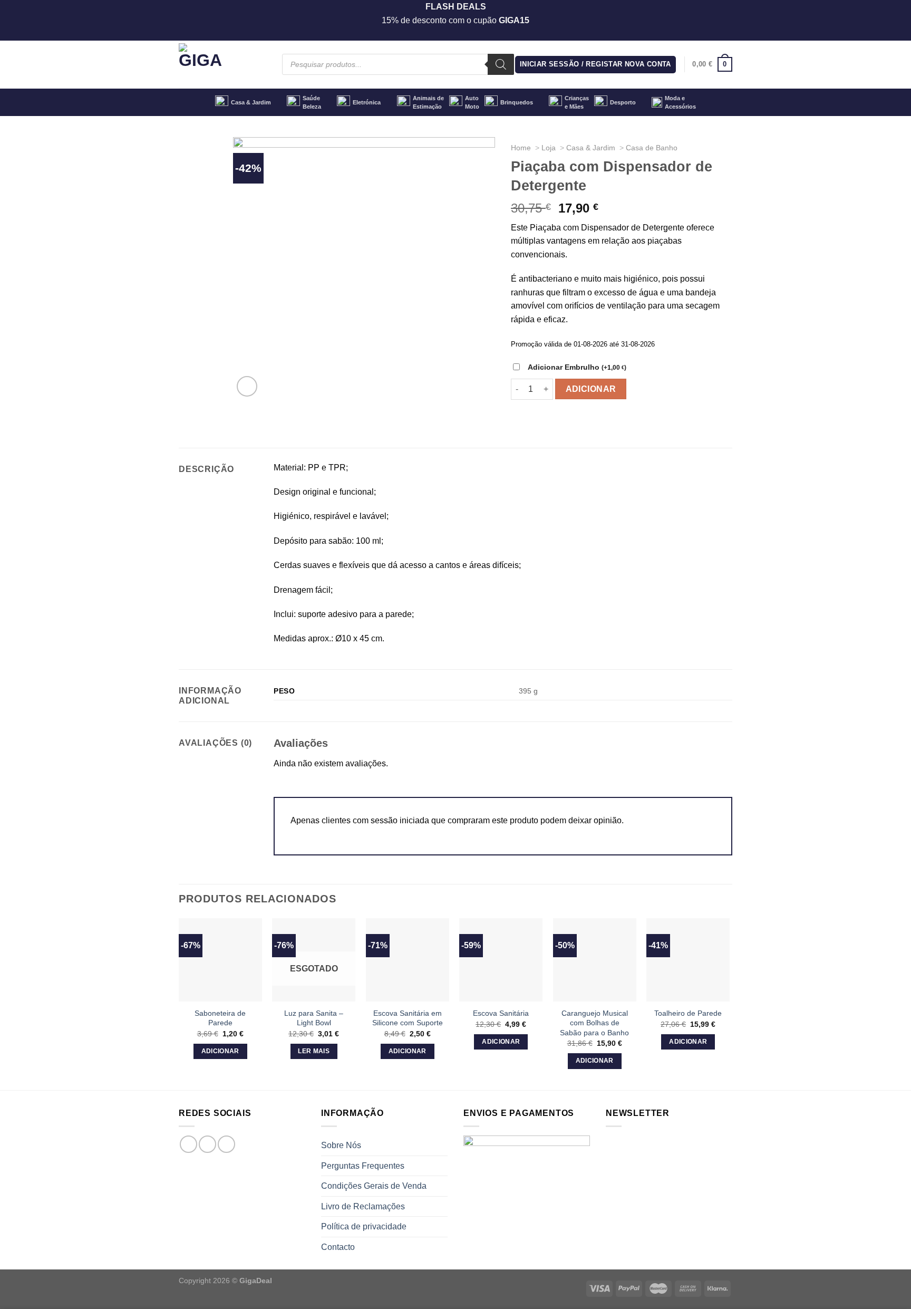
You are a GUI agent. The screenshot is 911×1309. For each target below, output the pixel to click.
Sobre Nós (341, 1145)
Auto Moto (472, 102)
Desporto (623, 102)
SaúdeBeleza (312, 102)
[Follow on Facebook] (188, 1144)
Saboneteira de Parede (220, 1018)
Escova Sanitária (501, 1013)
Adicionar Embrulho (577, 367)
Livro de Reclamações (363, 1206)
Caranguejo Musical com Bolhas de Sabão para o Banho (594, 1023)
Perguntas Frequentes (362, 1165)
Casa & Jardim (251, 102)
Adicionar (591, 388)
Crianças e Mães (577, 102)
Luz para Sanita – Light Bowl (313, 1018)
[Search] (501, 64)
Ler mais (313, 1051)
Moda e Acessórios (680, 102)
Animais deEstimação (428, 102)
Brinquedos (516, 102)
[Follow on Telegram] (226, 1144)
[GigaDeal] (222, 65)
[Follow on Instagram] (207, 1144)
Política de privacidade (363, 1226)
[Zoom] (247, 386)
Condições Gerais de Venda (374, 1185)
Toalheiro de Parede (688, 1013)
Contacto (338, 1247)
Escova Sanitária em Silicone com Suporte (407, 1018)
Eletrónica (367, 102)
